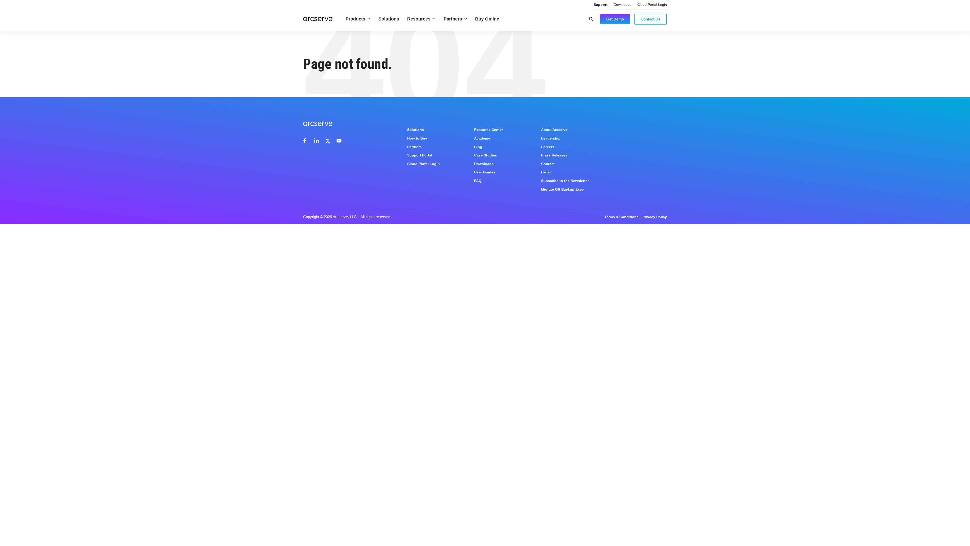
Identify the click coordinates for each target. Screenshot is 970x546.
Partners (453, 18)
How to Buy (417, 138)
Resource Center (488, 130)
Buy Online (487, 18)
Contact (548, 164)
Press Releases (554, 155)
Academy (482, 138)
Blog (478, 147)
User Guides (484, 172)
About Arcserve (554, 130)
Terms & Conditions (621, 217)
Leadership (551, 138)
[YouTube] (339, 140)
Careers (547, 147)
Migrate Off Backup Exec (562, 189)
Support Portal (419, 155)
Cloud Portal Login (652, 5)
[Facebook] (305, 140)
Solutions (388, 18)
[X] (327, 140)
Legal (546, 172)
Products (355, 18)
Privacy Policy (655, 217)
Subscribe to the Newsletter (565, 181)
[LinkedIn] (316, 140)
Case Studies (485, 155)
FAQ (477, 181)
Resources (418, 18)
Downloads (622, 5)
